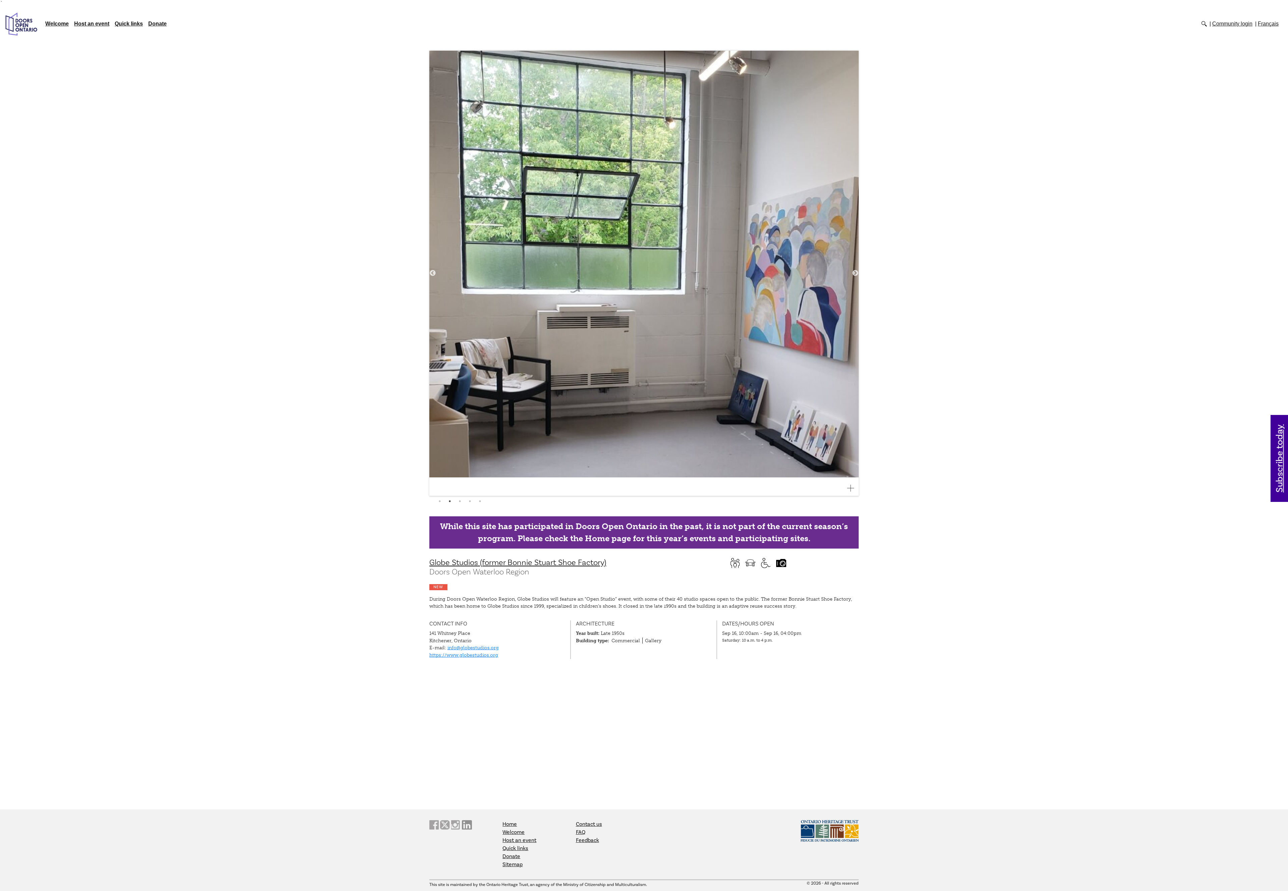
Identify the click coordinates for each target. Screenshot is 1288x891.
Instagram (456, 825)
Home (509, 824)
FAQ (580, 832)
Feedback (587, 840)
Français (1268, 24)
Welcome (57, 24)
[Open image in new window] (853, 488)
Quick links (129, 24)
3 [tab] (460, 501)
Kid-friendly (735, 563)
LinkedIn (467, 825)
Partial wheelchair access (766, 563)
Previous (432, 273)
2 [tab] (449, 501)
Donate (157, 24)
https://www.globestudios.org (463, 655)
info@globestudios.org (473, 648)
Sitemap (512, 864)
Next (855, 273)
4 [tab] (470, 501)
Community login (1232, 24)
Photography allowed (781, 563)
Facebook (434, 825)
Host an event (91, 24)
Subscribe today (1280, 458)
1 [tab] (439, 501)
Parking (750, 563)
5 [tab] (480, 501)
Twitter (445, 825)
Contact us (589, 824)
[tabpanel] (644, 273)
